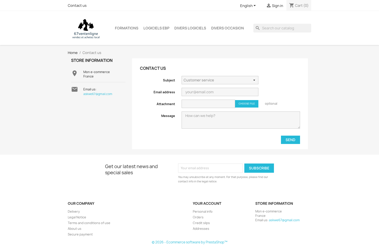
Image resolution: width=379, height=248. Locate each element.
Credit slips (201, 223)
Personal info (203, 211)
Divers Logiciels (190, 28)
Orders (198, 217)
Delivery (74, 211)
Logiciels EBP (156, 28)
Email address (164, 92)
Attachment (166, 104)
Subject (169, 80)
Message (168, 116)
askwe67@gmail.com (97, 94)
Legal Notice (77, 217)
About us (74, 228)
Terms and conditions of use (89, 223)
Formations (126, 28)
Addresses (201, 228)
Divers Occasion (227, 28)
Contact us (77, 5)
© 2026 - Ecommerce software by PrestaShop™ (189, 242)
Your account (207, 203)
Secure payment (80, 234)
